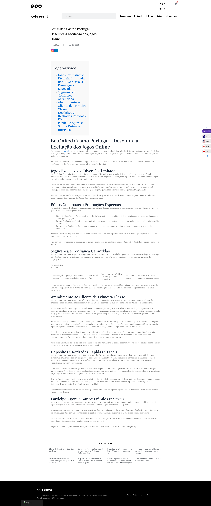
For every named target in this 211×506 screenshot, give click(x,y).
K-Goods (138, 16)
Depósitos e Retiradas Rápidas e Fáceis (72, 115)
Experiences (125, 16)
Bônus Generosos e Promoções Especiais (71, 85)
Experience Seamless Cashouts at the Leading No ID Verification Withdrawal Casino (90, 451)
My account (171, 16)
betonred (65, 151)
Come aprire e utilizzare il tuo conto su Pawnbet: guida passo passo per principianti (148, 451)
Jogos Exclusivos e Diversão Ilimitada (71, 76)
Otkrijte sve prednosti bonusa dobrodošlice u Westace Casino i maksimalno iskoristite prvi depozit (119, 460)
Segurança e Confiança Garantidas (66, 95)
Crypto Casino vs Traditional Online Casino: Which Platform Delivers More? (119, 451)
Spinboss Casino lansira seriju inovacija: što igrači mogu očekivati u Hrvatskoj (62, 460)
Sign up (162, 8)
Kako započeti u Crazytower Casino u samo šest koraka (148, 459)
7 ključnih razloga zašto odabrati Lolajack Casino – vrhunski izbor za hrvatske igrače (90, 460)
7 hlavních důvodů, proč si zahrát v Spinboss (61, 450)
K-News (149, 16)
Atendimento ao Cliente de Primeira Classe (72, 105)
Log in (162, 3)
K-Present (39, 16)
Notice (159, 16)
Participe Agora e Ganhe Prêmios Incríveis (70, 126)
